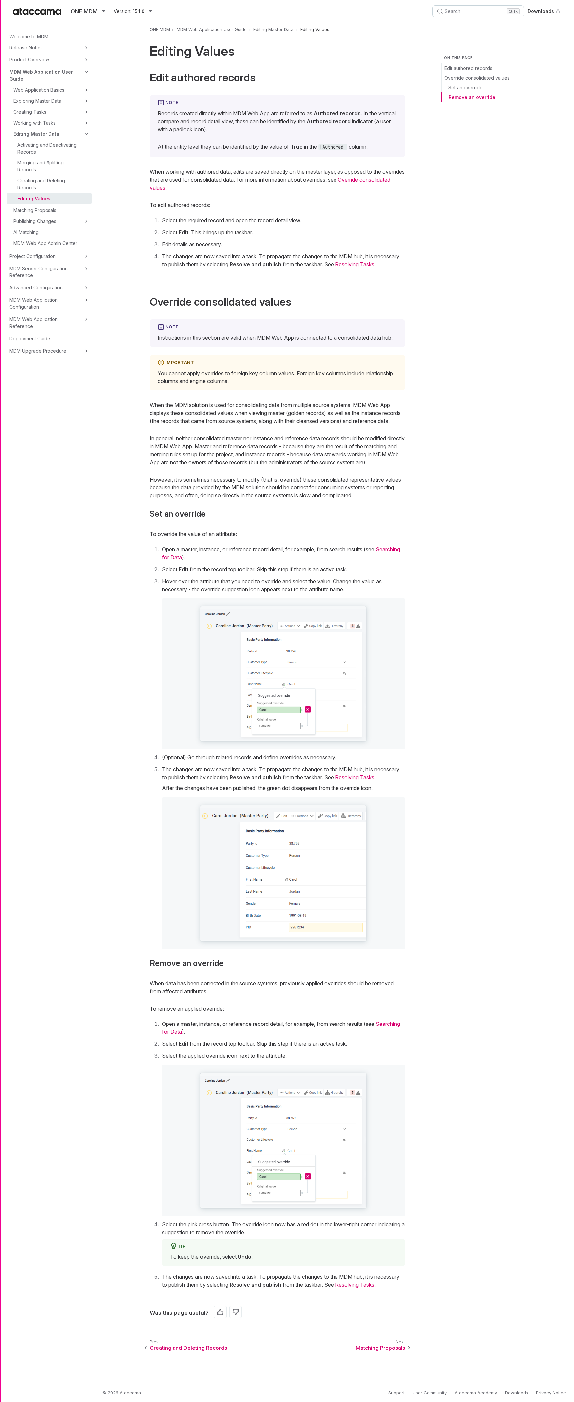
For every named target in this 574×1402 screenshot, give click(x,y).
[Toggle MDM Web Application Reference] (86, 319)
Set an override (465, 87)
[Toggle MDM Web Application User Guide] (86, 72)
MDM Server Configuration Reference (38, 272)
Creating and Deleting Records (41, 184)
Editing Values (33, 198)
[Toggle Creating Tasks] (86, 112)
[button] (283, 674)
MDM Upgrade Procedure (37, 351)
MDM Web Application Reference (33, 322)
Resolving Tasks (354, 264)
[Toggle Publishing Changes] (86, 221)
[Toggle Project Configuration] (86, 256)
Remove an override (472, 97)
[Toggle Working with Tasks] (86, 123)
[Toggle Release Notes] (86, 48)
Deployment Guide (29, 338)
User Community (430, 1392)
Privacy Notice (551, 1392)
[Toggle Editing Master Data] (86, 134)
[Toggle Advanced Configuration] (86, 288)
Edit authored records (468, 68)
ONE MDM (160, 29)
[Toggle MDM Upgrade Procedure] (86, 351)
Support (396, 1392)
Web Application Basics (38, 90)
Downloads (541, 11)
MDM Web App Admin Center (45, 243)
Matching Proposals (34, 210)
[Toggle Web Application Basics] (86, 90)
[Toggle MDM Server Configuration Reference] (86, 268)
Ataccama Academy (476, 1392)
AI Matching (26, 232)
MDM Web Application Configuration (33, 303)
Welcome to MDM (28, 36)
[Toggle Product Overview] (86, 60)
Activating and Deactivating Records (47, 148)
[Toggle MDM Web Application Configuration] (86, 300)
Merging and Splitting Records (40, 166)
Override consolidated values (477, 78)
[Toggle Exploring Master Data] (86, 101)
